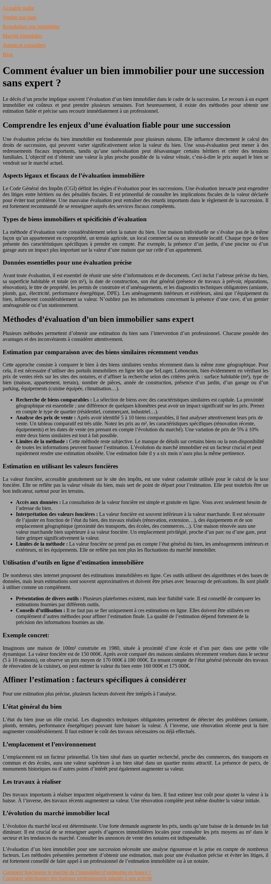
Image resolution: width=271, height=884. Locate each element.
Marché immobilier (22, 36)
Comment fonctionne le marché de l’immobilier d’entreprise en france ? (77, 872)
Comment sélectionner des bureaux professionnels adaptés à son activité (77, 878)
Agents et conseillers (24, 45)
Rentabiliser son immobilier (31, 26)
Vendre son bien (19, 17)
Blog (8, 54)
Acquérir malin (18, 8)
